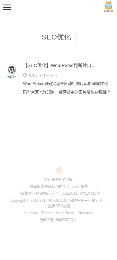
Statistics (85, 213)
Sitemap (31, 213)
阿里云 (93, 200)
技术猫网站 (58, 200)
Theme (47, 213)
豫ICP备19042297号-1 (58, 220)
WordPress (65, 213)
